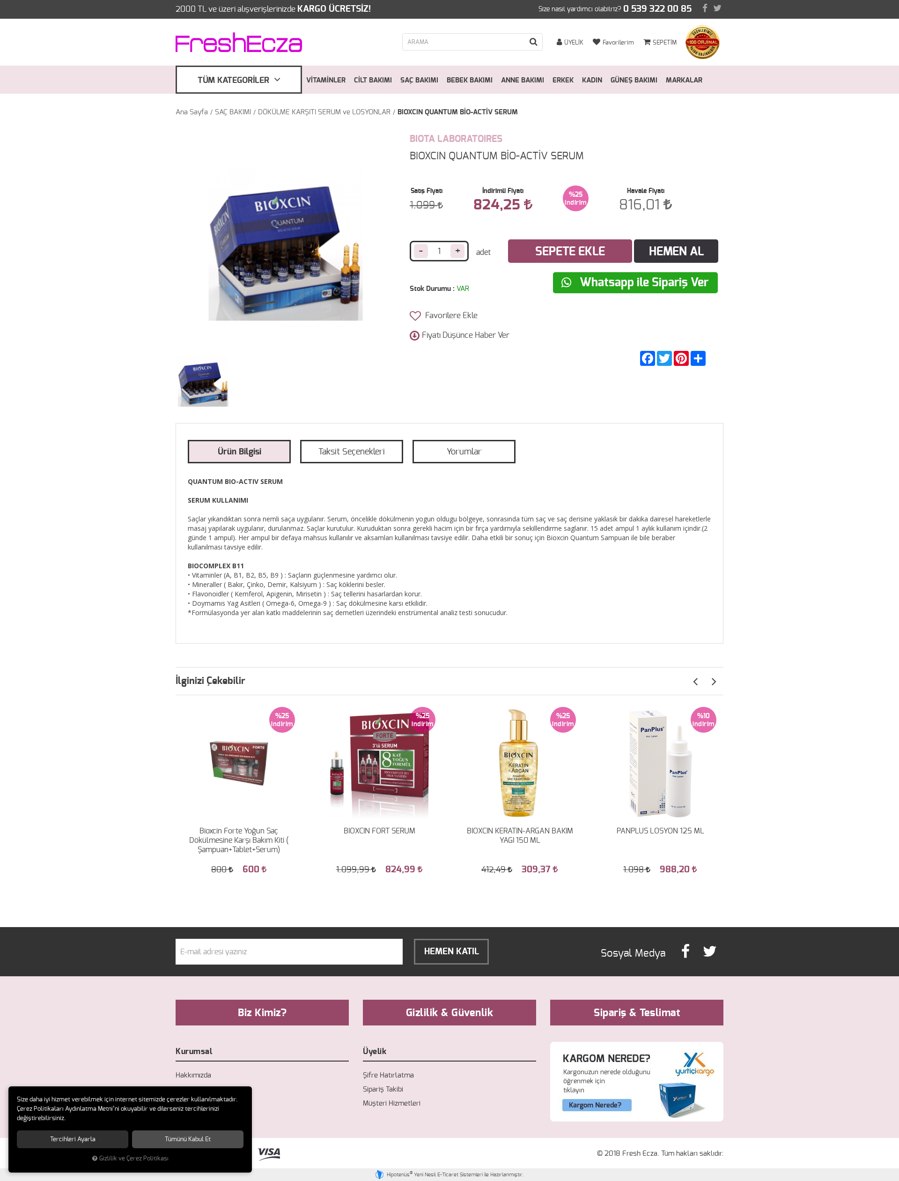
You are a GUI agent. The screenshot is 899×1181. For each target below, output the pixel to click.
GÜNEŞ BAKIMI (634, 80)
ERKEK (563, 80)
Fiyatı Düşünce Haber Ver (465, 335)
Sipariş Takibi (383, 1089)
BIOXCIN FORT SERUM (379, 831)
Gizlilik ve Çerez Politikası (134, 1159)
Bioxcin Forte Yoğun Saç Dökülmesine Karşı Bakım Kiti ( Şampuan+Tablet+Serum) (238, 840)
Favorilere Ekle (450, 315)
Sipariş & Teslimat (637, 1013)
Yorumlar (464, 452)
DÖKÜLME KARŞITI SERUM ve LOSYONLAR (324, 112)
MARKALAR (684, 80)
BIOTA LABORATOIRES (456, 139)
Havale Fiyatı (645, 191)
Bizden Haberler (200, 1089)
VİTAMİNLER (326, 80)
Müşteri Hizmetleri (391, 1103)
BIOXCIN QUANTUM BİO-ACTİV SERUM (458, 112)
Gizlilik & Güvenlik (450, 1013)
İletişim (187, 1103)
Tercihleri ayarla (73, 1139)
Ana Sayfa (192, 112)
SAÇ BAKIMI (419, 80)
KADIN (592, 80)
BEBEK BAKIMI (470, 80)
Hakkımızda (193, 1075)
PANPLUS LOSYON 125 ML (660, 831)
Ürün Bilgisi (239, 452)
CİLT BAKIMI (373, 80)
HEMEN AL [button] (676, 252)
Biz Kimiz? (262, 1013)
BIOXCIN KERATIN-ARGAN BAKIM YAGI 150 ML (520, 835)
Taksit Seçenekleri (351, 452)
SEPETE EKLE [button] (570, 252)
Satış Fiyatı (426, 191)
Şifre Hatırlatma (388, 1075)
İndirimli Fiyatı (502, 191)
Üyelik (374, 1051)
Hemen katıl (451, 951)
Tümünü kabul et (188, 1139)
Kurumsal (194, 1051)
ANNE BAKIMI (522, 80)
